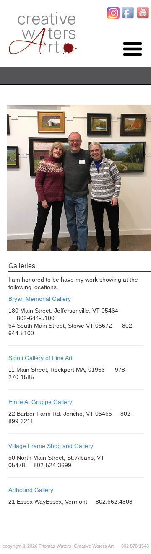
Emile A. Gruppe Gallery (40, 402)
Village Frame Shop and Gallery (50, 446)
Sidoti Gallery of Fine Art (40, 358)
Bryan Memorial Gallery (39, 298)
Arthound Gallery (30, 490)
